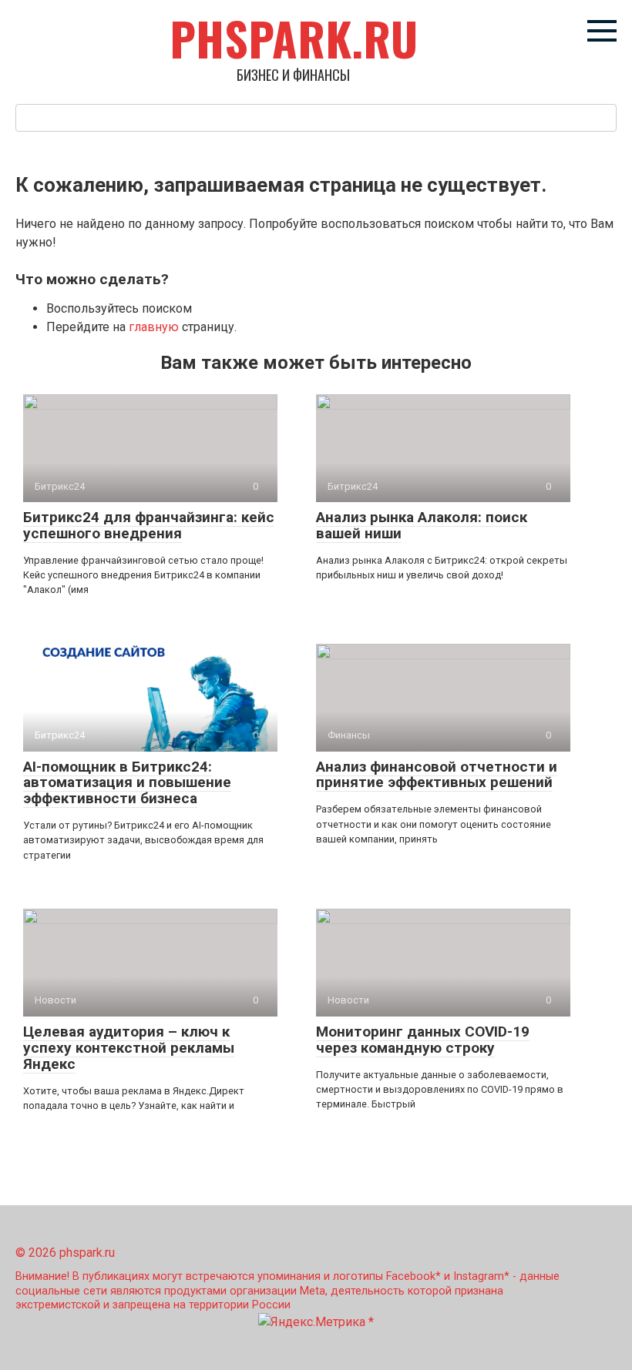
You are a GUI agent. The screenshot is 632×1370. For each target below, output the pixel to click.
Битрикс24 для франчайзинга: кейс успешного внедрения (148, 525)
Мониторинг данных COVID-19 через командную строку (422, 1040)
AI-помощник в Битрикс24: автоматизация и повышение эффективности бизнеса (127, 783)
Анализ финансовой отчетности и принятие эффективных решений (436, 775)
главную (154, 327)
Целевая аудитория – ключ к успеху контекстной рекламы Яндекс (128, 1048)
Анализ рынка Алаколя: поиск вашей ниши (421, 525)
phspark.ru (294, 38)
